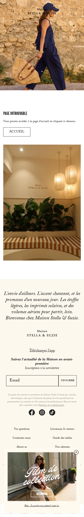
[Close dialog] (76, 452)
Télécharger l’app (42, 351)
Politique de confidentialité (51, 405)
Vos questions (22, 429)
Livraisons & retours (62, 429)
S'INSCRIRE (67, 381)
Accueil (16, 132)
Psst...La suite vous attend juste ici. (41, 506)
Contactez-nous (22, 438)
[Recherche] (12, 11)
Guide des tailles (62, 438)
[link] (42, 476)
